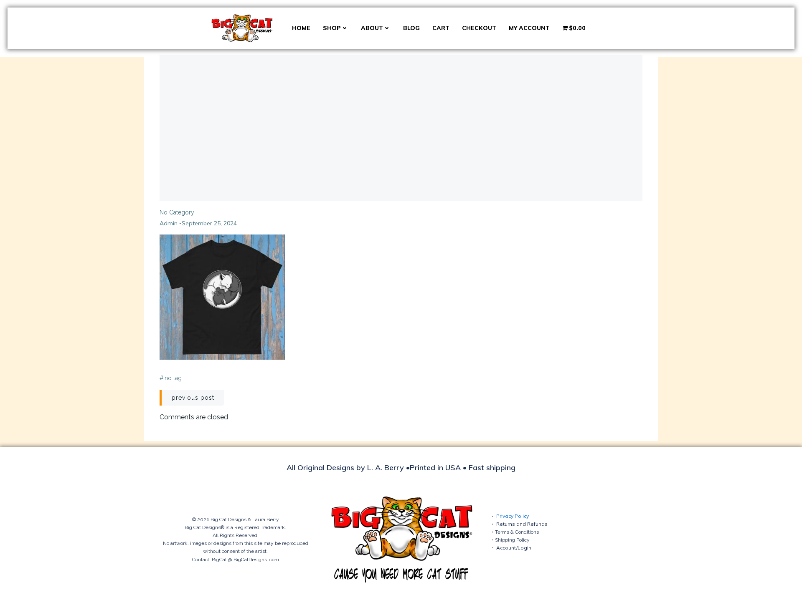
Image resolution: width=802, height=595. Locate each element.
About (372, 28)
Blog (411, 28)
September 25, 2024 (209, 223)
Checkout (479, 28)
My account (529, 28)
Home (301, 28)
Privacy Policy (512, 516)
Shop (332, 28)
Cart (440, 28)
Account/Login (513, 548)
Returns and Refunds (522, 524)
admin (169, 223)
